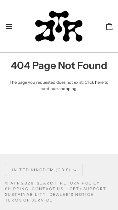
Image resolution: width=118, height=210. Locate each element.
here (99, 82)
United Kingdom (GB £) (40, 169)
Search (47, 183)
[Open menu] (14, 26)
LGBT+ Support (86, 188)
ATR (15, 183)
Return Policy (80, 183)
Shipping (17, 188)
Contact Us (48, 188)
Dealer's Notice (71, 194)
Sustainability (25, 194)
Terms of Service (29, 200)
